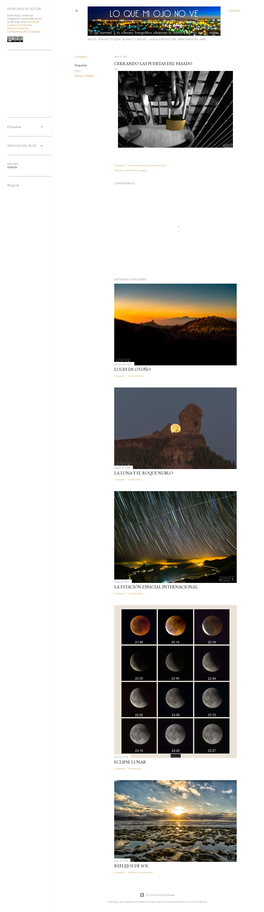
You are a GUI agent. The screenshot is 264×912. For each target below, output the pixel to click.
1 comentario (134, 479)
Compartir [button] (81, 56)
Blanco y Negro (84, 75)
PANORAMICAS (188, 39)
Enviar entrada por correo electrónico (147, 165)
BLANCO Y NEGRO (134, 39)
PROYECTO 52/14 (109, 39)
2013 (77, 71)
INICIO (92, 39)
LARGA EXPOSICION (162, 39)
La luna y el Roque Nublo (143, 473)
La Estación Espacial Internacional (156, 587)
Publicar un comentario (140, 872)
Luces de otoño (132, 369)
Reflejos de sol (131, 866)
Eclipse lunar (130, 762)
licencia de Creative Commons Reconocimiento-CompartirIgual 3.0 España (23, 26)
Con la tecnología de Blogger (160, 894)
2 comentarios (135, 593)
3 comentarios (135, 376)
